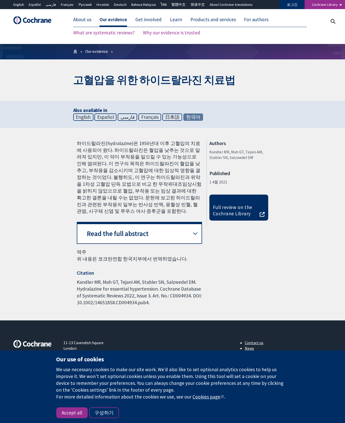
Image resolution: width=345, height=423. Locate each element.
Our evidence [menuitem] (113, 20)
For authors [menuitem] (256, 20)
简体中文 (198, 4)
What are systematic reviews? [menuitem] (104, 33)
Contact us (254, 342)
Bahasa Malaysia (143, 4)
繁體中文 (178, 4)
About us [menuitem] (82, 20)
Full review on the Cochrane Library (232, 210)
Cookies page (206, 397)
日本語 (172, 117)
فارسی (50, 4)
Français (67, 4)
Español (35, 4)
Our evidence (96, 51)
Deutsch (120, 4)
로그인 (292, 4)
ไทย (164, 4)
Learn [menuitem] (176, 20)
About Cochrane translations (231, 4)
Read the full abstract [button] (118, 233)
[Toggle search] (332, 21)
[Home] (34, 20)
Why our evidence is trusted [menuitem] (171, 33)
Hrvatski (102, 4)
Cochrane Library (325, 4)
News (249, 348)
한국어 (193, 117)
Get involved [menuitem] (148, 20)
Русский (85, 4)
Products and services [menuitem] (213, 20)
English (18, 4)
